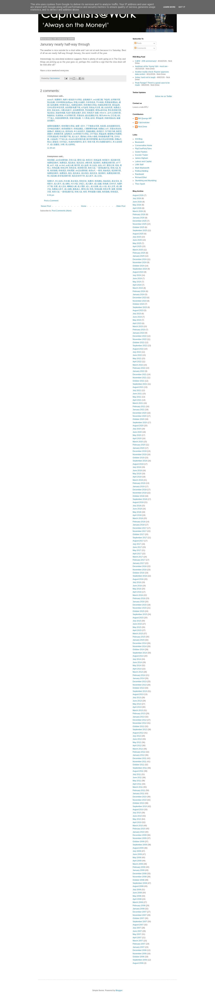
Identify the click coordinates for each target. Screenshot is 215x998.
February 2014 (139, 675)
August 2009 (138, 848)
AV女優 (66, 181)
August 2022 (138, 349)
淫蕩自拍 (80, 115)
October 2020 (138, 419)
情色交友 (72, 168)
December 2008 (140, 873)
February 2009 (139, 867)
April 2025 (137, 246)
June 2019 (137, 470)
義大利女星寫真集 (106, 139)
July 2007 (137, 928)
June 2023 (137, 317)
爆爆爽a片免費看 (114, 134)
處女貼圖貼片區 (91, 115)
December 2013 (140, 681)
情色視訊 (62, 170)
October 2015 (138, 611)
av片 (52, 165)
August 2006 (138, 963)
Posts (138, 43)
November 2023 (140, 301)
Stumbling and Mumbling (145, 180)
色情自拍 (69, 131)
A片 (104, 165)
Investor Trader (141, 155)
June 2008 (137, 893)
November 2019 (140, 454)
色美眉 (103, 126)
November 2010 (140, 800)
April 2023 (137, 323)
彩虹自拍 (55, 110)
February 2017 (139, 560)
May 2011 (137, 781)
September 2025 (140, 230)
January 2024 (138, 294)
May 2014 (137, 665)
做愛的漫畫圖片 (53, 126)
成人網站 (66, 184)
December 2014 (140, 643)
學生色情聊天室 (114, 110)
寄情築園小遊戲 (94, 192)
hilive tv (103, 113)
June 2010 (137, 816)
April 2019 (137, 477)
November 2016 (140, 570)
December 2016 (140, 566)
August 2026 (138, 195)
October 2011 (138, 765)
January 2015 (138, 640)
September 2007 (140, 921)
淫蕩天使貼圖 (75, 118)
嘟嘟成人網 (71, 186)
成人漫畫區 (54, 144)
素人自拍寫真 (107, 107)
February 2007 (139, 944)
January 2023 (138, 333)
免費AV (90, 181)
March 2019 (138, 480)
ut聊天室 (88, 163)
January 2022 (138, 371)
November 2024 (140, 262)
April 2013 (137, 707)
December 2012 (140, 720)
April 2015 (137, 630)
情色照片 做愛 (92, 113)
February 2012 (139, 752)
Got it (181, 7)
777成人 (50, 118)
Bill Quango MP (145, 118)
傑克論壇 (116, 105)
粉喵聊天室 (58, 134)
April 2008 (137, 899)
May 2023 (137, 320)
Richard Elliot (141, 177)
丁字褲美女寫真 (92, 126)
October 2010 (138, 803)
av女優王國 (98, 100)
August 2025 (138, 234)
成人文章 (111, 186)
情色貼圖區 (78, 129)
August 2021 (138, 387)
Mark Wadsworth (142, 168)
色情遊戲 (54, 170)
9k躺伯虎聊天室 (104, 105)
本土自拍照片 (79, 131)
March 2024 (138, 288)
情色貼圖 (55, 168)
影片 (84, 142)
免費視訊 (63, 163)
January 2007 (138, 947)
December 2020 (140, 413)
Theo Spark (140, 184)
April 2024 (137, 285)
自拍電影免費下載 (72, 107)
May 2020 (137, 435)
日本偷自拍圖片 (53, 129)
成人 (87, 186)
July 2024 (137, 275)
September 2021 (140, 384)
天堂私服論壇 (53, 136)
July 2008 (137, 889)
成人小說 (103, 186)
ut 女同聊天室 (70, 115)
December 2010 (140, 797)
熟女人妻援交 (53, 142)
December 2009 (140, 835)
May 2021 (137, 397)
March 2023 (138, 326)
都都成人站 (59, 131)
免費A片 (50, 181)
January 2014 (138, 678)
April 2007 (137, 937)
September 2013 (140, 691)
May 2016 (137, 589)
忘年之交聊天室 (114, 113)
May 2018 (137, 512)
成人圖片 (89, 184)
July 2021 (137, 390)
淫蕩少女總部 (79, 102)
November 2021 (140, 378)
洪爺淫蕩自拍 (110, 118)
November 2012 (140, 723)
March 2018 (138, 518)
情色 (117, 165)
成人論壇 (84, 165)
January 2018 (138, 525)
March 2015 (138, 633)
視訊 (70, 173)
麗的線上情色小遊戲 (88, 136)
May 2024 (137, 282)
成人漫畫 (98, 184)
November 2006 (140, 954)
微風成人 (76, 189)
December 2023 (140, 298)
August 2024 (138, 272)
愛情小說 (81, 160)
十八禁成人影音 (88, 118)
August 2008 (138, 886)
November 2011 (139, 761)
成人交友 (98, 176)
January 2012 (138, 755)
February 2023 (139, 330)
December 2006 (140, 950)
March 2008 (138, 902)
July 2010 (137, 813)
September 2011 (140, 768)
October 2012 (138, 726)
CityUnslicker (144, 122)
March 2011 (138, 787)
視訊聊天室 (115, 160)
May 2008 (137, 896)
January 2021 (138, 410)
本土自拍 (93, 165)
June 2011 (137, 777)
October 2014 (138, 649)
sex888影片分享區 (81, 134)
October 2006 (138, 957)
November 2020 (140, 416)
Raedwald (139, 174)
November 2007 (140, 915)
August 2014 (138, 656)
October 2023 (138, 304)
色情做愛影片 (67, 129)
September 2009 (140, 845)
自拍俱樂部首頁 (113, 126)
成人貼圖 (94, 186)
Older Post (120, 206)
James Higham (141, 158)
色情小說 (91, 168)
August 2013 (138, 694)
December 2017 (140, 528)
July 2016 (137, 582)
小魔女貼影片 (66, 110)
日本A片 (112, 184)
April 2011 (137, 784)
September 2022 (140, 346)
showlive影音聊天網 (76, 139)
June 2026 (137, 202)
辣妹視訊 (106, 170)
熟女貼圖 (51, 102)
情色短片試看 (94, 107)
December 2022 (140, 336)
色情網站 (98, 181)
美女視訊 (85, 173)
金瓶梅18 (68, 134)
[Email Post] (66, 78)
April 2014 (137, 669)
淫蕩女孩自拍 (115, 129)
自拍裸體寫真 (78, 110)
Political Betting (141, 171)
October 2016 (138, 573)
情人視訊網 (52, 176)
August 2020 (138, 426)
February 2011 (139, 790)
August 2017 (138, 541)
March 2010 (138, 825)
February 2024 (139, 291)
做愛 (113, 189)
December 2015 (140, 605)
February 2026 (139, 214)
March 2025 (138, 250)
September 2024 (140, 269)
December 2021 (140, 374)
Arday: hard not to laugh (145, 77)
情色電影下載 (65, 136)
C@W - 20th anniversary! (145, 61)
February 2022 (139, 368)
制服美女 (51, 115)
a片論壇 (84, 107)
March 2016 (138, 595)
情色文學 (64, 168)
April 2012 (137, 745)
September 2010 (140, 806)
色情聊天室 (82, 168)
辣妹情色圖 (60, 113)
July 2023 (137, 314)
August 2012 (138, 733)
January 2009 (138, 870)
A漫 (56, 165)
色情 (85, 192)
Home (83, 206)
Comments (141, 48)
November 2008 (140, 877)
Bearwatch (139, 142)
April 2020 (137, 438)
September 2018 (140, 499)
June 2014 (137, 662)
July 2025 (137, 237)
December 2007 (140, 912)
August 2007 (138, 925)
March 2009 (138, 864)
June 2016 (137, 586)
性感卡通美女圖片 (73, 113)
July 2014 (137, 659)
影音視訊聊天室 (64, 176)
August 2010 (138, 809)
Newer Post (46, 206)
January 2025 (138, 256)
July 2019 (137, 467)
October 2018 (138, 496)
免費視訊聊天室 (108, 163)
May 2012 (137, 742)
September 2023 (140, 307)
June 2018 (137, 509)
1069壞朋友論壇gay (64, 102)
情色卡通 (91, 142)
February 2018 (139, 522)
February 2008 (139, 905)
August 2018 (138, 502)
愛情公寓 (110, 165)
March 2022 (138, 365)
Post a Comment (51, 201)
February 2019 (139, 483)
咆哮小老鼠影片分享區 (72, 100)
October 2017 (138, 534)
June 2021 (137, 394)
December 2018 (140, 490)
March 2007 (138, 941)
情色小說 (114, 168)
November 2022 (140, 339)
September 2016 (140, 576)
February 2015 (139, 637)
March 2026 (138, 211)
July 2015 (137, 621)
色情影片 (100, 131)
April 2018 (137, 515)
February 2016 (139, 598)
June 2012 (137, 739)
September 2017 (140, 538)
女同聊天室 (115, 100)
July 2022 (137, 352)
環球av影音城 (101, 110)
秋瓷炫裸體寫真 (61, 118)
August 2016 (138, 579)
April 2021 (137, 400)
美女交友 (115, 181)
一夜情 (99, 170)
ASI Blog (138, 139)
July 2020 (137, 429)
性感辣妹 (59, 115)
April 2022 (137, 362)
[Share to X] (77, 78)
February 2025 (139, 253)
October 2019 (138, 458)
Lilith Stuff (139, 164)
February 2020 (139, 445)
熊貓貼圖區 (91, 131)
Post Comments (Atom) (61, 211)
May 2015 (137, 627)
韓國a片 (118, 139)
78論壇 (106, 100)
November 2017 (140, 531)
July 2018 (137, 506)
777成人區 (63, 139)
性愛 (55, 186)
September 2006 (140, 960)
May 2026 (137, 205)
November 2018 (140, 493)
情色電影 (51, 160)
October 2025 (138, 227)
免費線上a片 (103, 129)
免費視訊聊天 (77, 105)
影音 (84, 113)
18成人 (81, 184)
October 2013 (138, 688)
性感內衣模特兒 (75, 142)
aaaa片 (50, 100)
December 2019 (140, 451)
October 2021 (138, 381)
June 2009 (137, 854)
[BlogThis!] (74, 78)
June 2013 (137, 701)
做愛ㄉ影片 (80, 126)
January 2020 (138, 448)
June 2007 (137, 931)
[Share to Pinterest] (83, 78)
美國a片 (50, 131)
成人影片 (89, 176)
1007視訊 (93, 134)
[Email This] (71, 78)
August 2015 (138, 618)
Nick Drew (142, 127)
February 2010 (139, 829)
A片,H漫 (74, 184)
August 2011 (138, 771)
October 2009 (138, 841)
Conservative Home (143, 145)
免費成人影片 (57, 189)
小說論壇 (54, 139)
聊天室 (77, 165)
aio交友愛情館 (61, 160)
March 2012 (138, 749)
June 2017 (137, 547)
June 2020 (137, 432)
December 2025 (140, 221)
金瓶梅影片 (87, 100)
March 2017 (138, 557)
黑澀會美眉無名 (111, 102)
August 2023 (138, 310)
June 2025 (137, 240)
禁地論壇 (99, 118)
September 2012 (140, 729)
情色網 (105, 184)
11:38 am (51, 148)
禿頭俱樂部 (89, 110)
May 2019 (137, 474)
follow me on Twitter (163, 96)
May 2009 (137, 857)
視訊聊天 (97, 163)
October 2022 (138, 342)
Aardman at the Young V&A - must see (151, 66)
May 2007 (137, 934)
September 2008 (140, 883)
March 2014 (138, 672)
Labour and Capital (143, 161)
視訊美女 (51, 113)
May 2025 (137, 243)
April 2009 (137, 861)
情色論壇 (97, 160)
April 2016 (137, 592)
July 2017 (137, 544)
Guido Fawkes (141, 152)
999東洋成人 (64, 105)
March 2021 (138, 403)
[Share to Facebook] (80, 78)
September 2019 (140, 461)
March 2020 (138, 442)
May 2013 (137, 704)
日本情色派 (90, 102)
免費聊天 (58, 100)
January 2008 (138, 909)
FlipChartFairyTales (143, 148)
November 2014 (140, 646)
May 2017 (137, 550)
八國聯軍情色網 (90, 129)
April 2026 (137, 208)
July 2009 (137, 851)
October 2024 (138, 266)
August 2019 (138, 464)
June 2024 (137, 278)
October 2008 (138, 880)
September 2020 (140, 422)
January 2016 (138, 602)
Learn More (169, 7)
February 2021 (139, 406)
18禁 (62, 144)
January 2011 (138, 793)
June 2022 (137, 355)
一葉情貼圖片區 (103, 168)
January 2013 (138, 717)
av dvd (62, 165)
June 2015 (137, 624)
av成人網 (69, 165)
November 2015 (140, 608)
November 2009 (140, 838)
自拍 (99, 165)
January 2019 (138, 486)
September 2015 (140, 614)
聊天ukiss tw (104, 115)
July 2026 (137, 198)
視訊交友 (80, 163)
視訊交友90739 (78, 176)
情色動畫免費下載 (105, 136)
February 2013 (139, 713)
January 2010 (138, 832)
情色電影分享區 (90, 105)
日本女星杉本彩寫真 (55, 107)
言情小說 (72, 160)
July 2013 (137, 697)
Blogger (119, 990)
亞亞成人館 (115, 115)
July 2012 (137, 736)
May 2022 (137, 358)
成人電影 (81, 186)
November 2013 (140, 685)
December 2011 (139, 758)
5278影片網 (110, 131)
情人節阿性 (70, 144)
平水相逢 (100, 102)
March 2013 (138, 710)
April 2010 (137, 822)
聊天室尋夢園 (92, 139)
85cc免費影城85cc (104, 142)
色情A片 (89, 160)
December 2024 (140, 259)
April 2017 (137, 554)
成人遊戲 (68, 189)
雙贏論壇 (102, 134)
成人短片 (75, 136)
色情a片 (91, 170)
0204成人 (63, 142)
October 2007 (138, 918)
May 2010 (137, 819)
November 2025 (140, 224)
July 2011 (137, 774)
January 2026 (138, 218)
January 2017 (138, 563)
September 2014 (140, 653)
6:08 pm (50, 195)
